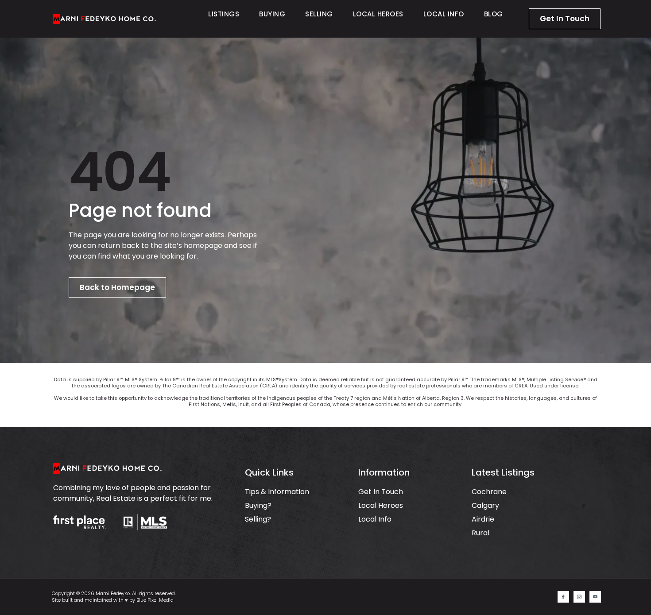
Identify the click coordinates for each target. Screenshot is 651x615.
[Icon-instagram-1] (579, 597)
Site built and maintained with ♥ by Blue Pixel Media (113, 599)
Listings (223, 14)
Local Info (443, 14)
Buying (272, 14)
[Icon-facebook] (563, 597)
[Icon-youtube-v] (595, 597)
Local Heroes (378, 14)
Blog (493, 14)
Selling (319, 14)
